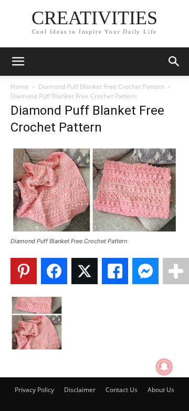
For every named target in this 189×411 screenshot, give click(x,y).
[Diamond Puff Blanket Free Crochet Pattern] (94, 231)
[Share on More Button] (176, 271)
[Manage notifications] (164, 366)
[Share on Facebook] (54, 271)
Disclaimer (80, 389)
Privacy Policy (34, 389)
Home (19, 86)
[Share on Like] (115, 271)
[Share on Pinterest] (23, 271)
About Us (161, 389)
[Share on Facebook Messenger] (145, 271)
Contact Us (122, 389)
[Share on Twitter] (84, 271)
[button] (18, 61)
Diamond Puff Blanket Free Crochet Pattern (101, 86)
